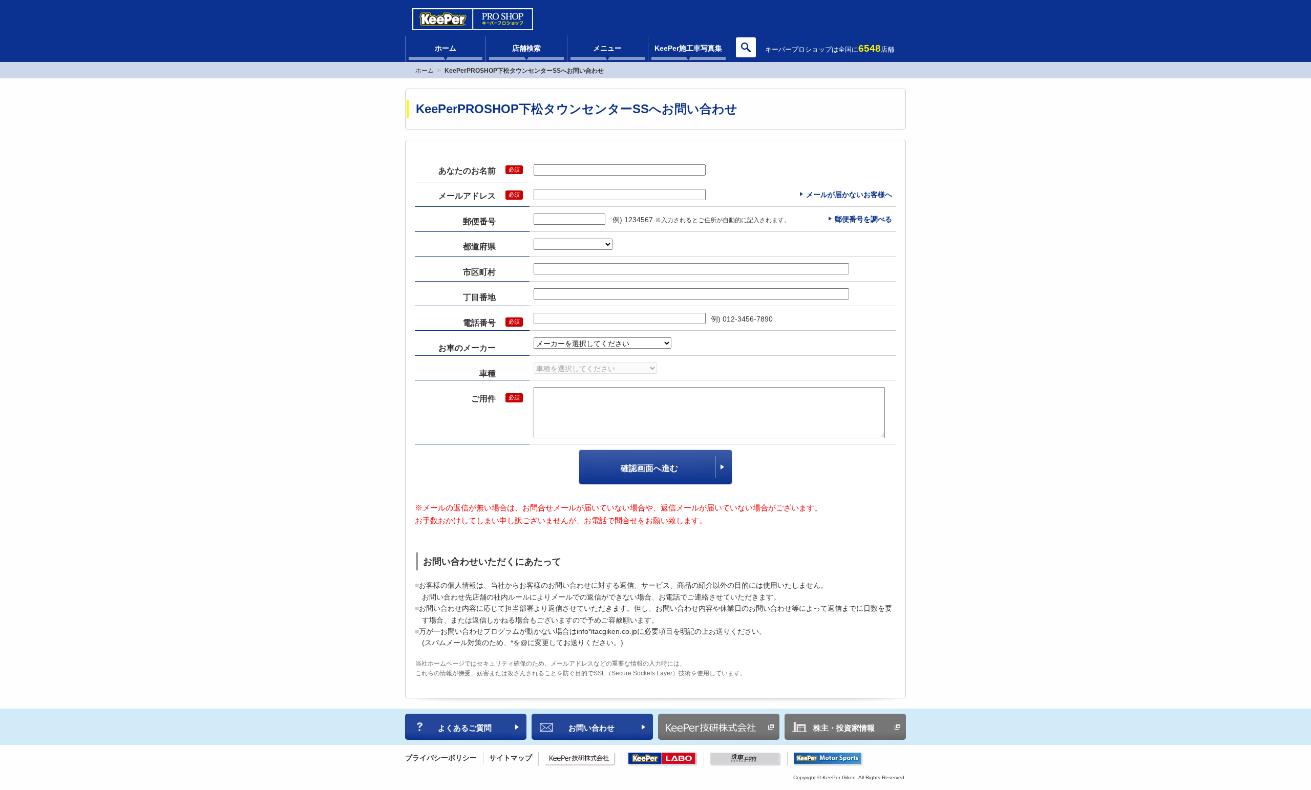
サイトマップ (510, 758)
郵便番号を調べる (863, 219)
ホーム (445, 48)
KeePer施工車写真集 (688, 48)
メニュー (607, 48)
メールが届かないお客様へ (849, 194)
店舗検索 (526, 48)
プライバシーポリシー (441, 758)
